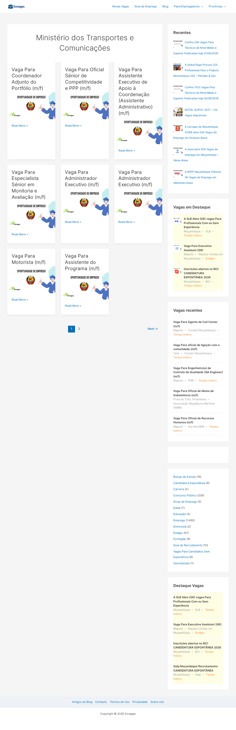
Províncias (215, 6)
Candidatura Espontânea (189, 483)
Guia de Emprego (145, 6)
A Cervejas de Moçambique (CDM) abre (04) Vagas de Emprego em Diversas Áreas (195, 132)
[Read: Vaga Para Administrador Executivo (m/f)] (85, 202)
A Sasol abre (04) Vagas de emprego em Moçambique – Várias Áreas (195, 155)
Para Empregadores (187, 6)
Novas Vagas (120, 6)
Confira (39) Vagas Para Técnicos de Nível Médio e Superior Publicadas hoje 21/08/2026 (195, 48)
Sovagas (36, 6)
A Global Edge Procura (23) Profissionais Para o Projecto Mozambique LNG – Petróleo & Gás (196, 70)
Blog (165, 6)
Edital (177, 508)
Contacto (101, 702)
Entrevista (179, 526)
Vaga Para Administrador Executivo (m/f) (82, 178)
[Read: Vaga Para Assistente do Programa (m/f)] (85, 285)
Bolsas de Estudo (184, 476)
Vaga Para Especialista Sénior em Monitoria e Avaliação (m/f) (29, 184)
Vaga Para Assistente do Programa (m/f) (82, 262)
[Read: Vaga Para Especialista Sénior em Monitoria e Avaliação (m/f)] (31, 214)
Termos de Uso (120, 702)
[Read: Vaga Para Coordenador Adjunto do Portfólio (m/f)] (31, 105)
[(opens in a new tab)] (178, 44)
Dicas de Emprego (185, 501)
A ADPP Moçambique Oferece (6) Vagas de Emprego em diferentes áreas (197, 177)
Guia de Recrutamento (187, 545)
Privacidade (140, 702)
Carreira (178, 489)
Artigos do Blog (82, 702)
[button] (201, 6)
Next (153, 328)
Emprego (179, 520)
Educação (179, 514)
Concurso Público (185, 495)
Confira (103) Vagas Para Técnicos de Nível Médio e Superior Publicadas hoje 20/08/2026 (195, 93)
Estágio (178, 533)
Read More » (20, 126)
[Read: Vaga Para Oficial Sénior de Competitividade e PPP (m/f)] (85, 105)
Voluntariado (181, 563)
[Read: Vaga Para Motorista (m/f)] (31, 279)
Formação (179, 539)
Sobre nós (157, 702)
